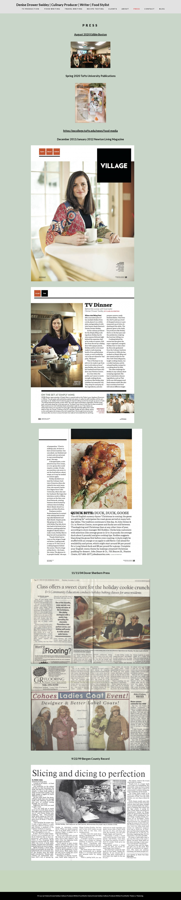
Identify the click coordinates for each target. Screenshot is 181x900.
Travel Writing (73, 9)
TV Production (28, 9)
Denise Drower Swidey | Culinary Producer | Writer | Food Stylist (62, 5)
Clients (112, 9)
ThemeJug (139, 896)
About (125, 9)
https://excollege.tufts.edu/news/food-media (90, 130)
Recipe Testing (95, 9)
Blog (162, 9)
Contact (149, 9)
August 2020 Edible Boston (90, 34)
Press (137, 9)
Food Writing (52, 9)
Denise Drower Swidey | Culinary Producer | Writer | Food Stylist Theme (111, 896)
